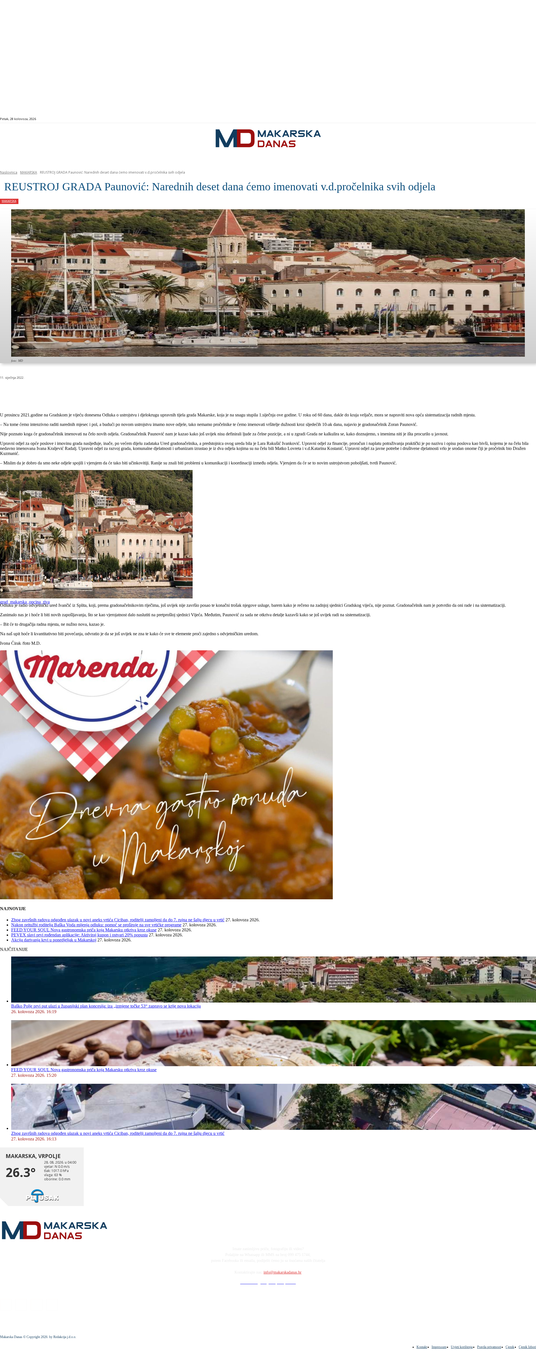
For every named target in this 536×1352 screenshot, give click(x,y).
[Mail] (512, 119)
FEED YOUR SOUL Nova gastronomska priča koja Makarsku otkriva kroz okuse (84, 929)
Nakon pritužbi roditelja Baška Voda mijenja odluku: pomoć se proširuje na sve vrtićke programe (96, 924)
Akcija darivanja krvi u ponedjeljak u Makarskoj (53, 940)
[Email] (109, 391)
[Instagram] (506, 119)
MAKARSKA (28, 172)
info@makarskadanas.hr (283, 1272)
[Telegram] (129, 391)
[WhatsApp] (89, 391)
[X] (69, 391)
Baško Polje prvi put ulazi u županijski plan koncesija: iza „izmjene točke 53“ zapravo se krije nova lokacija (106, 1006)
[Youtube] (519, 119)
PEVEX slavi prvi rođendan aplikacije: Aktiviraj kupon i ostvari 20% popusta (79, 935)
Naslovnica (8, 172)
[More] (149, 392)
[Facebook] (499, 119)
